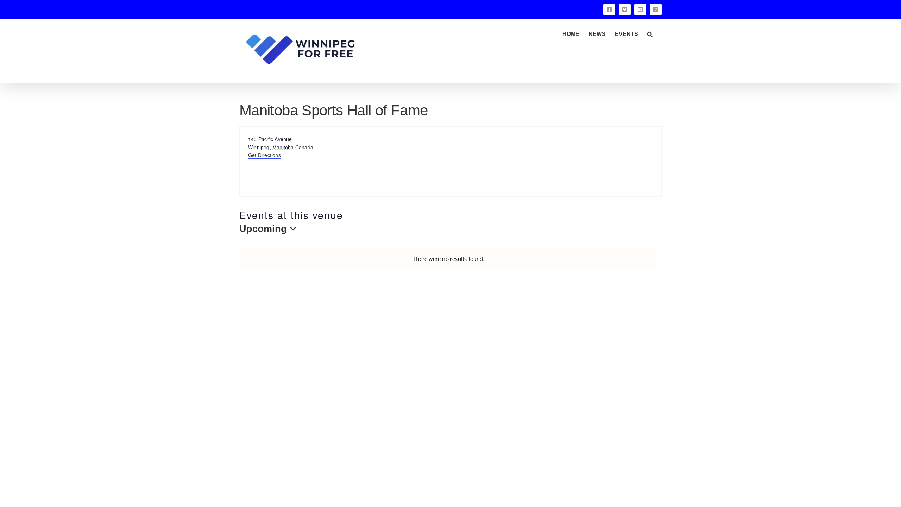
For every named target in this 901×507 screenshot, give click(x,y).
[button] (650, 34)
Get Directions (264, 154)
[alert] (448, 259)
